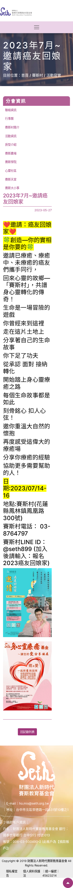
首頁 (25, 75)
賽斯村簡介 (12, 127)
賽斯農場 (10, 153)
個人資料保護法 (31, 873)
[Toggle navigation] (37, 27)
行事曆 (9, 118)
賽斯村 (37, 75)
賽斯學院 (10, 162)
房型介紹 (10, 144)
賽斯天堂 (10, 179)
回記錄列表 (27, 732)
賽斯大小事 (12, 188)
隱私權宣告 (11, 873)
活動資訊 (10, 136)
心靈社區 (10, 170)
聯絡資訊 (10, 110)
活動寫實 (53, 75)
